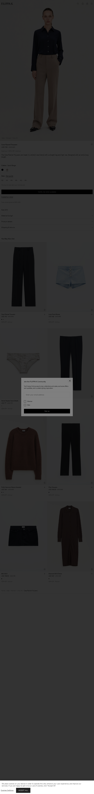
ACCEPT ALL (23, 790)
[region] (47, 787)
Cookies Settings (7, 790)
